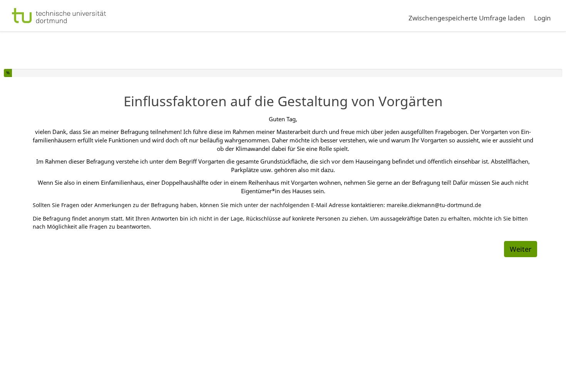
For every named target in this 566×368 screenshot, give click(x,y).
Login (542, 17)
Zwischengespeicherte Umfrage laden (467, 17)
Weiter (520, 249)
